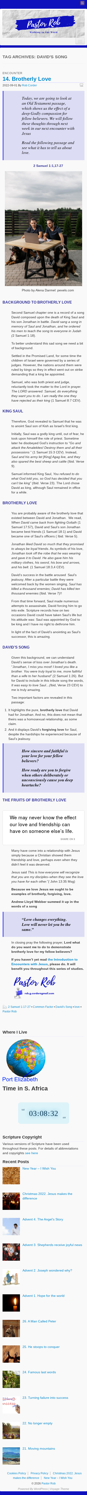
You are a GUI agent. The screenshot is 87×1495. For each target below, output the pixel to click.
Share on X (68, 839)
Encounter (13, 73)
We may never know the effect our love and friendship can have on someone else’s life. (43, 824)
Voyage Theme (59, 1489)
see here (31, 1153)
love (77, 1006)
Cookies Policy (16, 1473)
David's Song (63, 1006)
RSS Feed (82, 3)
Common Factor (43, 1006)
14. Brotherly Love (27, 79)
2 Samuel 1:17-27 (19, 1006)
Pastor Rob (10, 1011)
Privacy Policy (39, 1473)
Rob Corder (29, 85)
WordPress (41, 1489)
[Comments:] (82, 85)
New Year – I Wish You (58, 1478)
